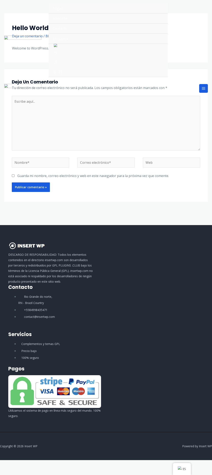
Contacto (60, 28)
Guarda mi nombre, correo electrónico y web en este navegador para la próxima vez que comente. (93, 176)
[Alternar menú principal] (203, 88)
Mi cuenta (60, 38)
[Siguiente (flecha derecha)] (16, 471)
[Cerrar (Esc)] (37, 464)
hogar (57, 8)
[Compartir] (26, 464)
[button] (190, 40)
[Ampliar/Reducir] (5, 464)
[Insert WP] (22, 40)
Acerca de (60, 18)
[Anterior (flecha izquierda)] (5, 471)
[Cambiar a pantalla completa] (16, 464)
